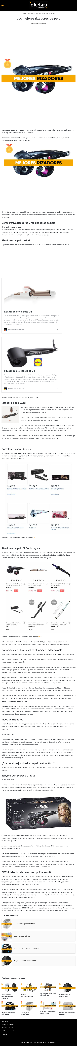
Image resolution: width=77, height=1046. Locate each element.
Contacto (5, 1034)
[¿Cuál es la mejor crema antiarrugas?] (48, 1005)
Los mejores (31, 13)
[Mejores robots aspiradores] (67, 987)
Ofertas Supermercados (38, 23)
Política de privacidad (8, 1031)
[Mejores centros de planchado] (10, 1006)
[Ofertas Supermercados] (38, 5)
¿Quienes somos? (7, 1028)
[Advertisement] (38, 42)
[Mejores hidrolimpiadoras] (29, 987)
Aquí (35, 537)
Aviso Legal (5, 1021)
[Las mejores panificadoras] (29, 1006)
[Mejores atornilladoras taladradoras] (48, 987)
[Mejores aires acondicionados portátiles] (10, 987)
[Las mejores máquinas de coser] (67, 1006)
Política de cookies (8, 1024)
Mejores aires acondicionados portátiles (7, 996)
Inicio (24, 13)
